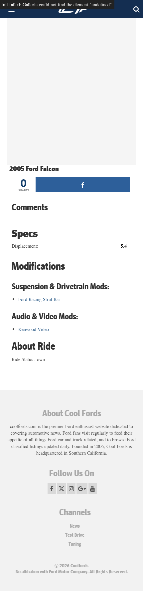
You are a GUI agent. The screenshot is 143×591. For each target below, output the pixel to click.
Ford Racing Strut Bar (39, 299)
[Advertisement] (71, 93)
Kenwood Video (33, 329)
